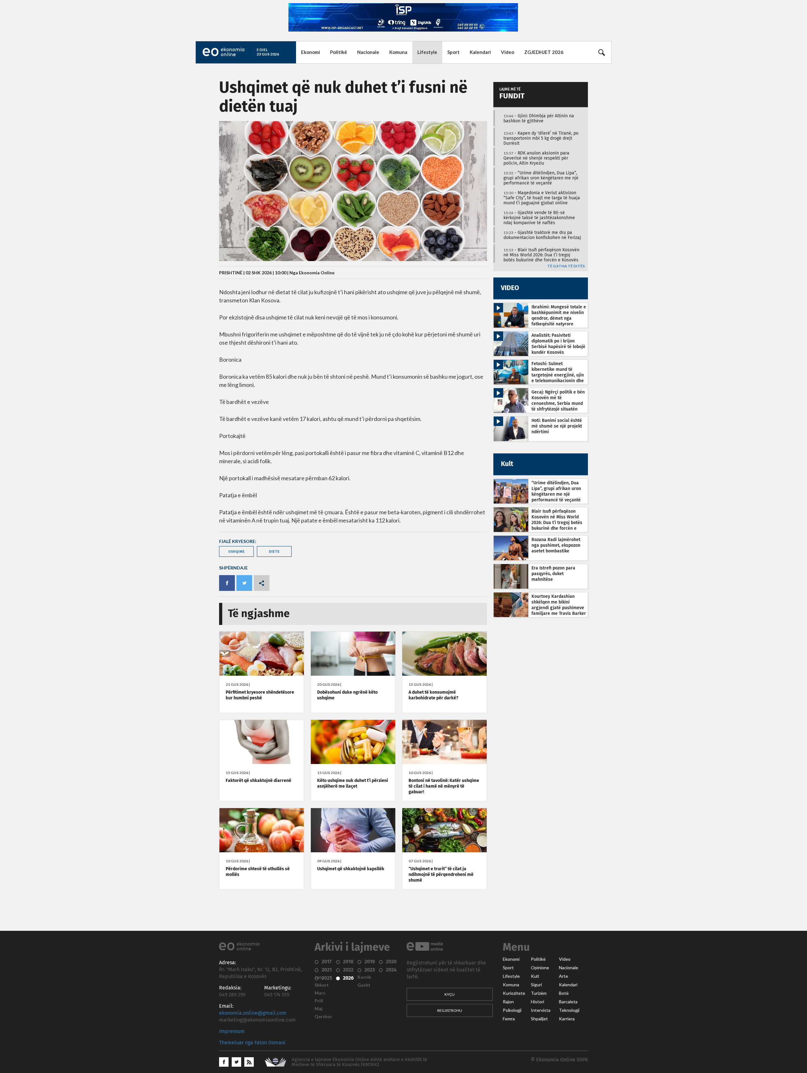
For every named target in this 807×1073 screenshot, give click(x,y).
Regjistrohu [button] (449, 1010)
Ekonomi (310, 52)
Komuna (398, 52)
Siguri (536, 985)
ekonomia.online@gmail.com (253, 1013)
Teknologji (569, 1010)
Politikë (338, 52)
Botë (564, 993)
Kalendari (480, 52)
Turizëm (539, 993)
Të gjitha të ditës (566, 266)
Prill (319, 1001)
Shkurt (322, 985)
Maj (318, 1008)
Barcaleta (568, 1002)
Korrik (364, 977)
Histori (537, 1002)
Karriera (567, 1019)
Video (507, 52)
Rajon (508, 1002)
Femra (509, 1019)
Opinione (540, 967)
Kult (535, 976)
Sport (453, 52)
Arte (563, 976)
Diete (274, 551)
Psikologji (512, 1010)
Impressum (232, 1031)
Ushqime (236, 551)
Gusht (363, 985)
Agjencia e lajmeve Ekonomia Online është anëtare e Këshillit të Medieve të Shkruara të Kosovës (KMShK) (359, 1062)
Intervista (540, 1010)
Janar (320, 977)
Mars (320, 993)
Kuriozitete (514, 993)
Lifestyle (427, 52)
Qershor (323, 1016)
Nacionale (368, 52)
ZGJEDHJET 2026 (543, 52)
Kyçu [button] (449, 994)
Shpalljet (539, 1019)
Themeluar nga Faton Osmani (252, 1042)
